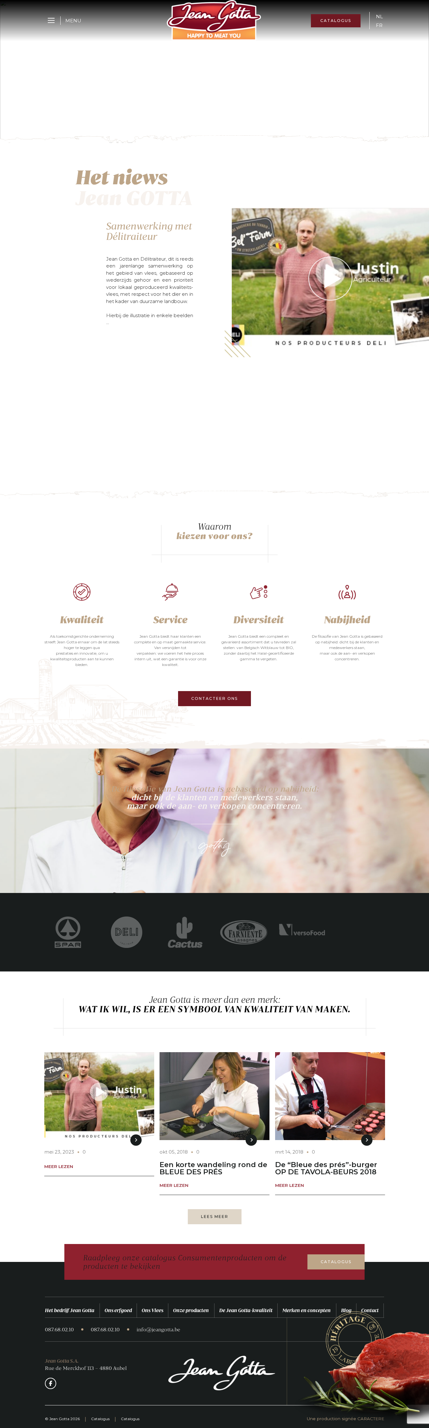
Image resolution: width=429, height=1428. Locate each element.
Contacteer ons (214, 698)
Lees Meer (214, 1216)
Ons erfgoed (118, 1310)
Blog (346, 1310)
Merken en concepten (306, 1310)
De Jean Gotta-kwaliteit (246, 1310)
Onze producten (191, 1310)
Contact (370, 1310)
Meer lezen (58, 1167)
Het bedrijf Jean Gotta (69, 1310)
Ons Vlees (152, 1310)
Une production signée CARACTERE (345, 1419)
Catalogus (335, 20)
